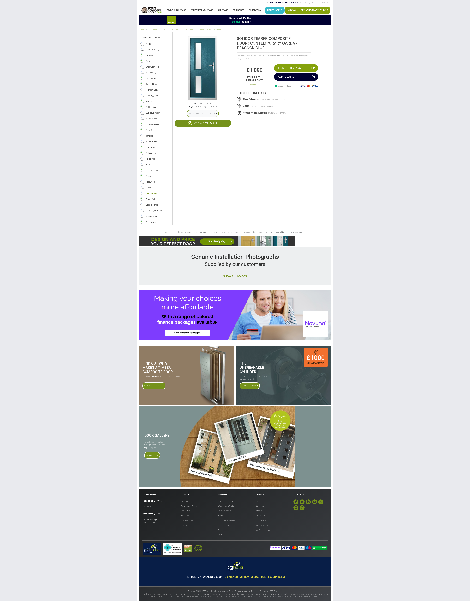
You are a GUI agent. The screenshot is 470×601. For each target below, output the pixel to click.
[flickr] (296, 508)
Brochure (259, 511)
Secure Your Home (249, 386)
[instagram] (321, 502)
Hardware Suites (187, 520)
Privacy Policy (261, 520)
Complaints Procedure (226, 520)
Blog (219, 530)
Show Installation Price (255, 85)
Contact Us (304, 2)
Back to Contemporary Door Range (202, 113)
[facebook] (296, 502)
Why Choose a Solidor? (152, 386)
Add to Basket (287, 76)
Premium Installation (226, 511)
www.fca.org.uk (314, 596)
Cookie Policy (260, 516)
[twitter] (302, 502)
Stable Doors (185, 511)
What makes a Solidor (226, 506)
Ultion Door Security (225, 501)
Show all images (235, 276)
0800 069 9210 (152, 500)
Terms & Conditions (263, 525)
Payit (220, 535)
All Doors (223, 10)
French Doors (186, 516)
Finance (221, 516)
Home (143, 29)
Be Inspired (238, 10)
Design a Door (186, 525)
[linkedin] (308, 502)
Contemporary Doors (202, 10)
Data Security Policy (263, 530)
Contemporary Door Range (158, 29)
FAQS (257, 501)
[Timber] (152, 10)
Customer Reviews (225, 525)
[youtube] (314, 502)
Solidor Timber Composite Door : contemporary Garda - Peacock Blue (196, 29)
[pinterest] (302, 508)
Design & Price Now (289, 68)
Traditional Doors (176, 10)
